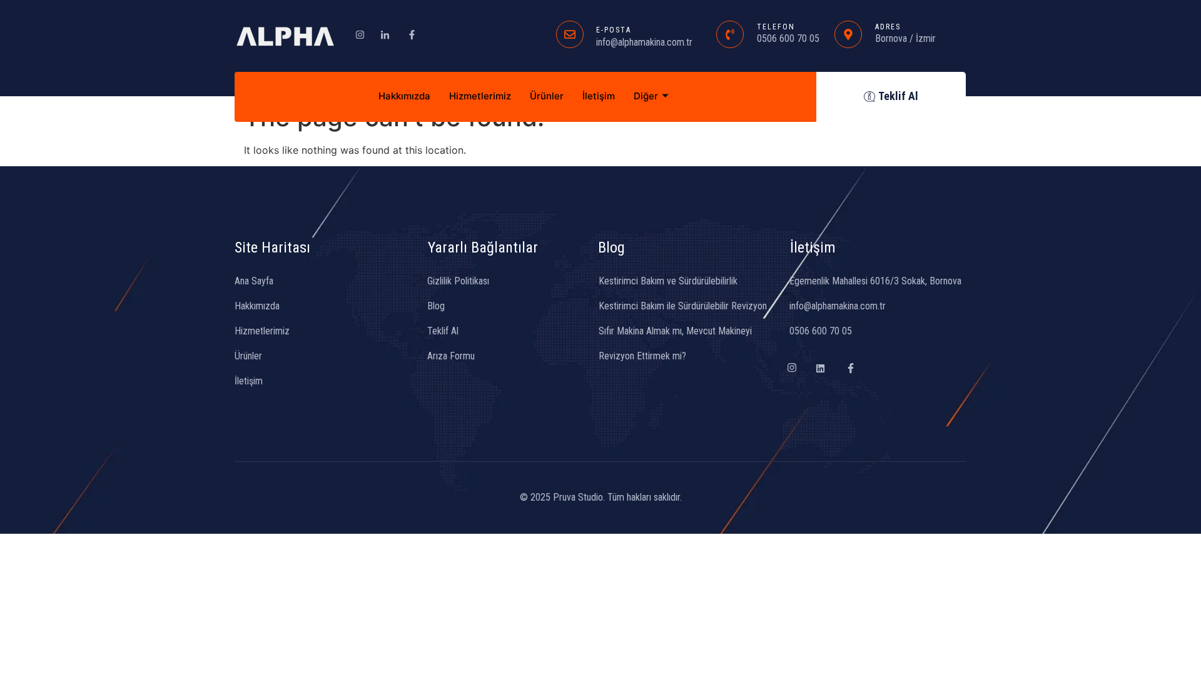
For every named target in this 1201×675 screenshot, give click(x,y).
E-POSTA (613, 30)
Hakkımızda (404, 96)
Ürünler (547, 96)
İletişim (598, 96)
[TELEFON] (730, 34)
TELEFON (776, 26)
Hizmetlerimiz (480, 96)
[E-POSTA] (570, 34)
